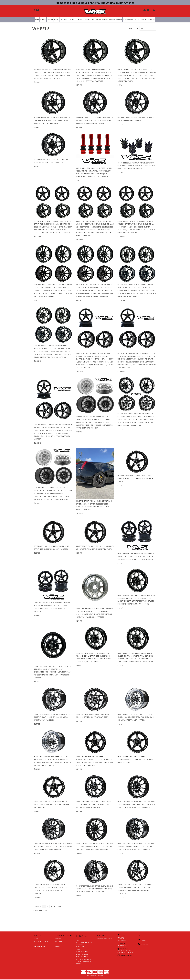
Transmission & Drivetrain (85, 19)
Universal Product (115, 19)
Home (37, 19)
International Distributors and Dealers (84, 943)
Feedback (58, 944)
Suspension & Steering (67, 19)
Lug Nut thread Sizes (82, 956)
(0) (150, 9)
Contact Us (58, 939)
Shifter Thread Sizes (82, 954)
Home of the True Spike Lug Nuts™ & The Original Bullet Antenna (95, 2)
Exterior (50, 19)
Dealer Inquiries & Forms (104, 939)
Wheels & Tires (139, 19)
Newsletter (58, 941)
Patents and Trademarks (83, 959)
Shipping (57, 946)
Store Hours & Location (41, 941)
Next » (60, 906)
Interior (43, 19)
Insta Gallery (80, 946)
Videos (78, 949)
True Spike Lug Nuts (101, 19)
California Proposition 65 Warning (83, 962)
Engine (56, 19)
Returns (57, 949)
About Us (36, 939)
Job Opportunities (39, 946)
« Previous (37, 906)
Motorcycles (150, 19)
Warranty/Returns (82, 951)
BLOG (77, 940)
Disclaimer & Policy (39, 944)
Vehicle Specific (128, 19)
